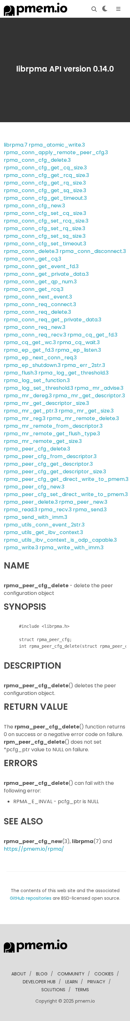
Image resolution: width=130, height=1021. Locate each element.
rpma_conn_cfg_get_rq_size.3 (45, 182)
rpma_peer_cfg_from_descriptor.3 (50, 456)
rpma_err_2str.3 (83, 365)
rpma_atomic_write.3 (57, 144)
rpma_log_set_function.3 (37, 380)
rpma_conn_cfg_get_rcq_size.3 (46, 175)
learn (71, 982)
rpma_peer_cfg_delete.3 (37, 448)
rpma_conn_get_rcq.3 (33, 289)
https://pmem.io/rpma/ (34, 849)
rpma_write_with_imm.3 (71, 547)
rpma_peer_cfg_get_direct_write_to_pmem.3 (66, 479)
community (71, 974)
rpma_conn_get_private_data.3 (46, 274)
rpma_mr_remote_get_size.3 (43, 441)
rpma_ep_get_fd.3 (29, 350)
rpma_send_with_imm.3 (35, 517)
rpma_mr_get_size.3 (86, 410)
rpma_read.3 (20, 509)
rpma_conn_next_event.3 (38, 296)
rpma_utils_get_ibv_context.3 (43, 532)
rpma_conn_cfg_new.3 (34, 205)
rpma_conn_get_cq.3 (32, 258)
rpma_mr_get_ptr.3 (30, 410)
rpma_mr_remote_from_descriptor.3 (53, 426)
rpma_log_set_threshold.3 (38, 388)
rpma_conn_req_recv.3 (35, 334)
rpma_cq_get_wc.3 (30, 342)
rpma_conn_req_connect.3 (40, 304)
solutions (53, 989)
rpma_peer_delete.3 (31, 502)
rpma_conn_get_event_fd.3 (41, 266)
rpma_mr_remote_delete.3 (83, 418)
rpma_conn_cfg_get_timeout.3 (45, 198)
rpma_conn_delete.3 (31, 251)
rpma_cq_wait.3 (78, 342)
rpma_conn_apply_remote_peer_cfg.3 (56, 152)
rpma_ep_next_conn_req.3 (40, 357)
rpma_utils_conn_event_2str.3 (44, 524)
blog (42, 974)
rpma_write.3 (21, 547)
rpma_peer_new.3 (83, 502)
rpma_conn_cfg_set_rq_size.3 (44, 228)
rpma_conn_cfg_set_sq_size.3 (45, 236)
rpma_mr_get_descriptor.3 (89, 395)
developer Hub (39, 982)
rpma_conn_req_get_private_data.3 (52, 319)
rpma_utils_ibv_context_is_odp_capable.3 (60, 540)
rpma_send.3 (90, 509)
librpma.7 (15, 144)
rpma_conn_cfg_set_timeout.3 (45, 243)
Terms (82, 989)
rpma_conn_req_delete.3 (37, 312)
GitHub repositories (30, 898)
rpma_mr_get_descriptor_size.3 (46, 403)
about (18, 974)
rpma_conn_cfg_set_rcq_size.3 (46, 220)
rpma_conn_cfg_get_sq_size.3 (45, 190)
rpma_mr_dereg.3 (28, 395)
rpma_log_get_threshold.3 (73, 372)
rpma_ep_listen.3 (78, 350)
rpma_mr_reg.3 (24, 418)
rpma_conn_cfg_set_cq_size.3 (45, 213)
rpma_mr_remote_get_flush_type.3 (52, 433)
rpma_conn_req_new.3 (34, 327)
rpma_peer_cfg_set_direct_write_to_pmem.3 (66, 494)
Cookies (104, 974)
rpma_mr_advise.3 (98, 388)
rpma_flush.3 (20, 372)
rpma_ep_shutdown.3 (32, 365)
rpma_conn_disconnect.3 (93, 251)
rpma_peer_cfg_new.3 (34, 486)
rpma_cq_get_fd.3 (92, 334)
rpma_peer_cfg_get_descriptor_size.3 (55, 471)
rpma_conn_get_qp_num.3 (40, 281)
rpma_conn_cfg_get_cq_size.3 (45, 167)
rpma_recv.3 (55, 509)
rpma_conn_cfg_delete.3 (37, 160)
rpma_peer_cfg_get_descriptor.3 (48, 464)
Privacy (96, 982)
